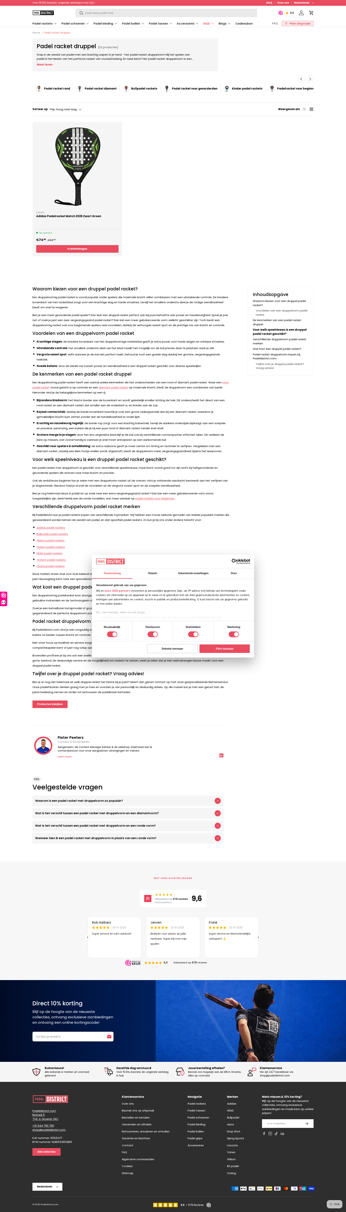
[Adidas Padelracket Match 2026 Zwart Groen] (77, 166)
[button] (311, 13)
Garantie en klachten (136, 1138)
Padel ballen (131, 23)
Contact (127, 1145)
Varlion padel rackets (51, 547)
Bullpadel (233, 1117)
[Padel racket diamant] (79, 88)
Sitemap (127, 1173)
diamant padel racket (113, 387)
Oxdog (231, 1173)
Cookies (127, 1166)
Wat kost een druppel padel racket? (277, 349)
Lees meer (65, 756)
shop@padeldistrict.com (49, 1130)
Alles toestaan (225, 648)
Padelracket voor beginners (297, 88)
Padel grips (195, 1138)
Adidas (231, 1104)
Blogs (223, 23)
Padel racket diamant (101, 88)
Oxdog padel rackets (51, 566)
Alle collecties (46, 1152)
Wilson (231, 1159)
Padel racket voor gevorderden (194, 88)
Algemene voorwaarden (138, 1159)
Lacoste (232, 1145)
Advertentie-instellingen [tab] (193, 573)
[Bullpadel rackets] (126, 88)
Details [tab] (152, 573)
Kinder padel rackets (247, 88)
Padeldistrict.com (49, 1204)
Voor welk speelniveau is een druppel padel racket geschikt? (280, 332)
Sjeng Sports (235, 1138)
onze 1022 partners (117, 590)
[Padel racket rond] (39, 88)
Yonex (231, 1152)
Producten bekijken (50, 704)
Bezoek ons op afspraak (138, 1110)
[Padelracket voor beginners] (272, 88)
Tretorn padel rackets (51, 560)
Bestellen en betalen (136, 1117)
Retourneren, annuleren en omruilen (146, 1131)
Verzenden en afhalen (137, 1124)
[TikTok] (276, 1134)
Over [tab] (234, 573)
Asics (230, 1124)
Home (36, 32)
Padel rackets (42, 23)
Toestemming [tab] (112, 573)
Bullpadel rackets (144, 88)
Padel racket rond (57, 88)
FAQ (275, 23)
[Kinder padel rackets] (226, 88)
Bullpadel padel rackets (52, 534)
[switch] (153, 634)
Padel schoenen (73, 23)
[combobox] (166, 13)
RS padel (233, 1166)
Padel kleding (103, 23)
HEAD (230, 1110)
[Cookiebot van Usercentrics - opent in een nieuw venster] (234, 561)
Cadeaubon (244, 23)
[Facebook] (264, 1134)
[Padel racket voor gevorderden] (166, 88)
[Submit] (109, 1036)
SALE (269, 3)
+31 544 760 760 (43, 1126)
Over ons (283, 3)
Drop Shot (233, 1131)
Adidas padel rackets (51, 528)
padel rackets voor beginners (155, 498)
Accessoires (185, 23)
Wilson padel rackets (51, 540)
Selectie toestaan (172, 648)
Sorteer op (40, 109)
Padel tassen (158, 23)
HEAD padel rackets (50, 553)
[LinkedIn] (282, 1134)
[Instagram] (270, 1134)
